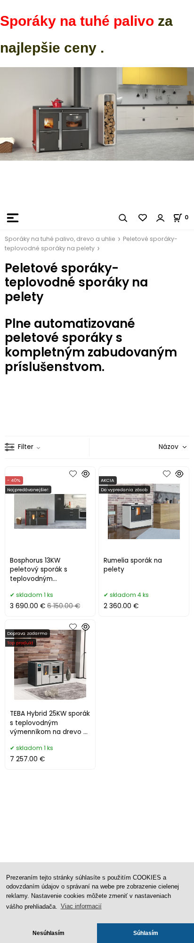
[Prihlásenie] (160, 218)
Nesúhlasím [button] (48, 933)
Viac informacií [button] (81, 906)
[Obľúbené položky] (143, 218)
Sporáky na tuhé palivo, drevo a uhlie (60, 239)
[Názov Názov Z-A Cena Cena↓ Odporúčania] (159, 446)
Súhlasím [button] (145, 933)
